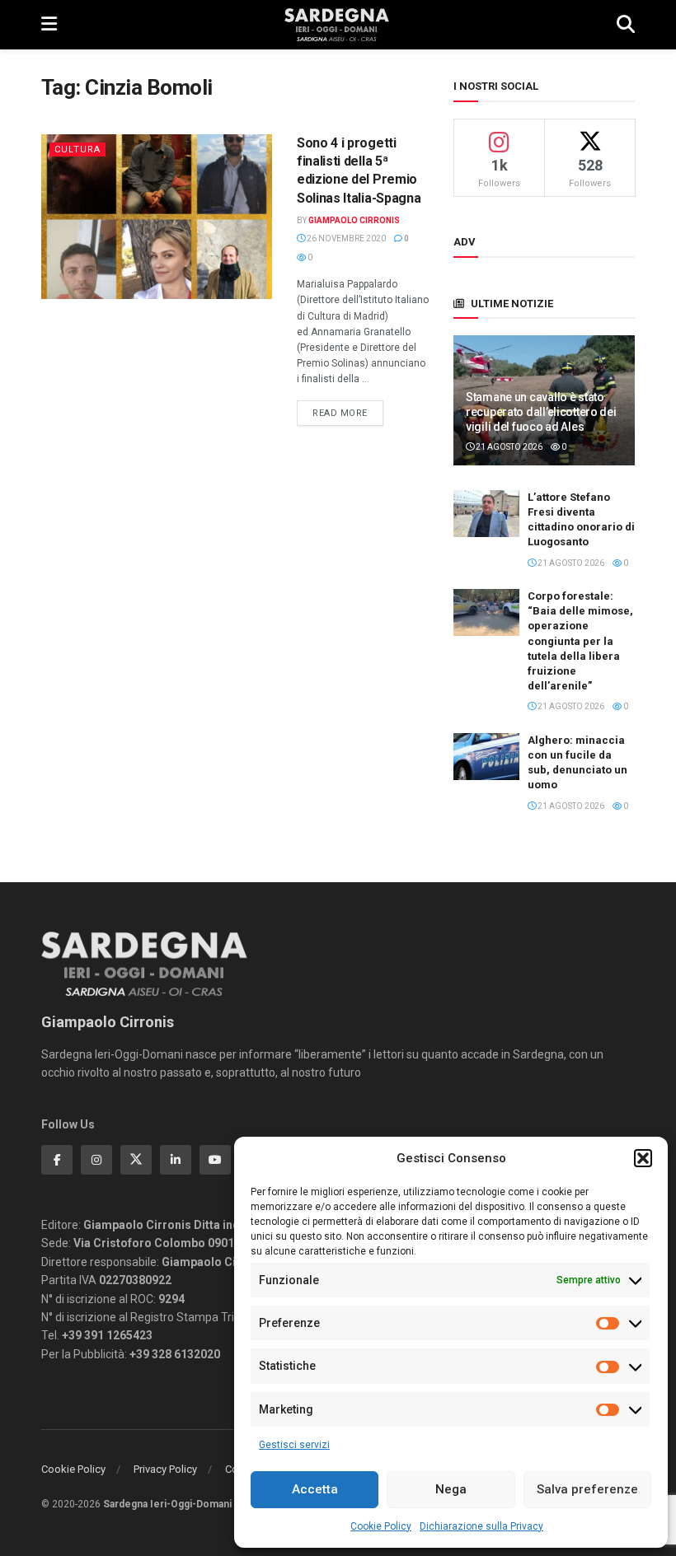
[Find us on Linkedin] (175, 1160)
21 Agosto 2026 (508, 446)
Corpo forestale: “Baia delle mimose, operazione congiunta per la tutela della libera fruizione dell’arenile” (580, 641)
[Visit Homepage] (336, 24)
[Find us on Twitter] (136, 1160)
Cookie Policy (380, 1526)
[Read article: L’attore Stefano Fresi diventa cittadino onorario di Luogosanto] (486, 513)
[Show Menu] (49, 24)
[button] (643, 1158)
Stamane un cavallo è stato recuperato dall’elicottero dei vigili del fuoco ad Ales (541, 411)
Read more (347, 412)
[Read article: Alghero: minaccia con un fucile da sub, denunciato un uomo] (486, 756)
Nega (451, 1489)
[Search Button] (626, 24)
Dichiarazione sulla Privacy (481, 1526)
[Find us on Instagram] (96, 1160)
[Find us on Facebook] (57, 1160)
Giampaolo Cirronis (354, 220)
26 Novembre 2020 (345, 238)
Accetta (315, 1489)
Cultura (77, 149)
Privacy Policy (165, 1469)
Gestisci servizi (294, 1445)
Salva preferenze (587, 1489)
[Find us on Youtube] (215, 1160)
